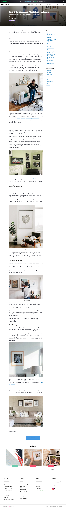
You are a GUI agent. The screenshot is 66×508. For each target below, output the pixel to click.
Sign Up (40, 256)
